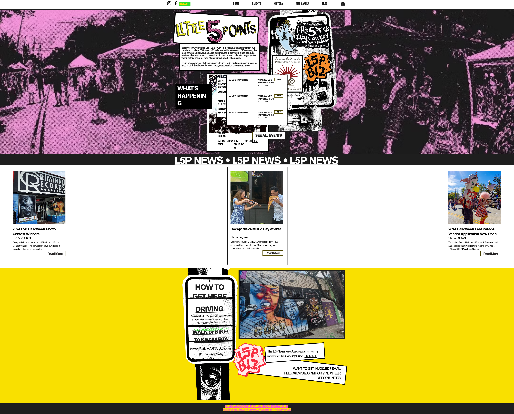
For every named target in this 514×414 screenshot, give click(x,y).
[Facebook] (175, 3)
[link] (343, 3)
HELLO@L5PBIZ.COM (299, 373)
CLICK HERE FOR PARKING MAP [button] (211, 329)
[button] (261, 3)
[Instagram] (169, 3)
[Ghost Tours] (287, 35)
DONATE (311, 356)
